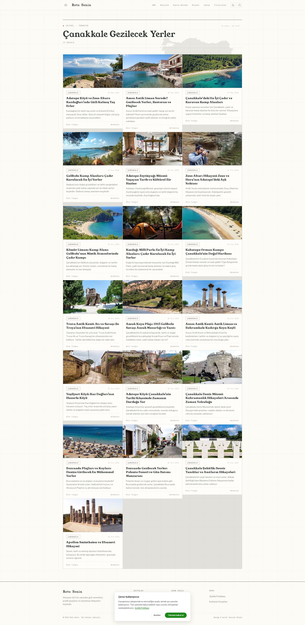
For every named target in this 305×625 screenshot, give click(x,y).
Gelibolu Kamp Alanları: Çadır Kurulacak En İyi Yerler (89, 177)
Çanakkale (73, 93)
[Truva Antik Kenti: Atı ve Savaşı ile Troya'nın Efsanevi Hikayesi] (93, 297)
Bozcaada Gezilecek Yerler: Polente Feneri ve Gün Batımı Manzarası (148, 472)
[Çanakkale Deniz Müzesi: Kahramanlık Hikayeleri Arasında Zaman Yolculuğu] (212, 367)
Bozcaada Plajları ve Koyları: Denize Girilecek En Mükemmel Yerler (90, 472)
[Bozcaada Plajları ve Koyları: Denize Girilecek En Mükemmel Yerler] (93, 441)
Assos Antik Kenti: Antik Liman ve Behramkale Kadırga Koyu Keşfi (211, 326)
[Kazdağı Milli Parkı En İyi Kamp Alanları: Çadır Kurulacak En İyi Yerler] (152, 223)
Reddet (157, 615)
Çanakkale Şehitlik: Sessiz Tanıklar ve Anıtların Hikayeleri (210, 470)
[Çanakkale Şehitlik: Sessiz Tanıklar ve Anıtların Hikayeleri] (212, 441)
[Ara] (239, 5)
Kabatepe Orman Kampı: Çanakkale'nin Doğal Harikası (208, 251)
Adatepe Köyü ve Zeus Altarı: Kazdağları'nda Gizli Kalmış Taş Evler (90, 102)
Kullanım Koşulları (218, 601)
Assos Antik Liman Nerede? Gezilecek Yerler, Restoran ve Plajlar (148, 102)
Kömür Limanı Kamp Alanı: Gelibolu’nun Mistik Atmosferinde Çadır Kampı (92, 253)
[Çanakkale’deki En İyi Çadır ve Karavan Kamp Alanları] (212, 71)
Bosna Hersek (180, 5)
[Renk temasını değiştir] (233, 5)
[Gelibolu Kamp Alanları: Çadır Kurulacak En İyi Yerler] (93, 149)
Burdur (195, 5)
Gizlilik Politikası (217, 596)
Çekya (207, 5)
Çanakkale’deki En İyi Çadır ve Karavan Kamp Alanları (209, 100)
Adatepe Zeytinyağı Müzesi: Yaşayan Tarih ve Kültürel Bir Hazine (148, 179)
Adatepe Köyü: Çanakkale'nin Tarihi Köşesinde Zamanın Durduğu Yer (148, 398)
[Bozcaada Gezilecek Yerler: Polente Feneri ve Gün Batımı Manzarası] (152, 441)
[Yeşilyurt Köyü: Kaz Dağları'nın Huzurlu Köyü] (93, 367)
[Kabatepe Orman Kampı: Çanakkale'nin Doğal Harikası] (212, 223)
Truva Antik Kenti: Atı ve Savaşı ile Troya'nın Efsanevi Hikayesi (92, 326)
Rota (81, 5)
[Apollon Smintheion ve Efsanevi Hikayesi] (93, 515)
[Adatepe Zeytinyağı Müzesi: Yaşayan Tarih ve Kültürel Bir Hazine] (152, 149)
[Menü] (66, 5)
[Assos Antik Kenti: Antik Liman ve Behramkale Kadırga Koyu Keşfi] (212, 297)
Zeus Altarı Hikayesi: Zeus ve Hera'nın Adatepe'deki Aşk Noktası (207, 179)
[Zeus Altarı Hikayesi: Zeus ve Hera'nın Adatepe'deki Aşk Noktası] (212, 149)
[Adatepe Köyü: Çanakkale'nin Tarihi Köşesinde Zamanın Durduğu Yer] (152, 367)
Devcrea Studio (235, 617)
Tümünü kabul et (176, 615)
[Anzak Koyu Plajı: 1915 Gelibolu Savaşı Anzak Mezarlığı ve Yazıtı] (152, 297)
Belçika (164, 5)
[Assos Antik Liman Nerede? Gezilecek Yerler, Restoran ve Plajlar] (152, 71)
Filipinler (220, 5)
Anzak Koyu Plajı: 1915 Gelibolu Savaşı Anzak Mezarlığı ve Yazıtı (150, 326)
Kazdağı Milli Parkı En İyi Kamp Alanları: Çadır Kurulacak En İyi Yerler (151, 253)
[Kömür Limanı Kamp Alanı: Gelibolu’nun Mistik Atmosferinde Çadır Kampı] (93, 223)
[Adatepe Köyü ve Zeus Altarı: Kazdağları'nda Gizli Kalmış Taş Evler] (93, 71)
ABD (154, 5)
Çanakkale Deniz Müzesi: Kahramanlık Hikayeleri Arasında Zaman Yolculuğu (212, 398)
